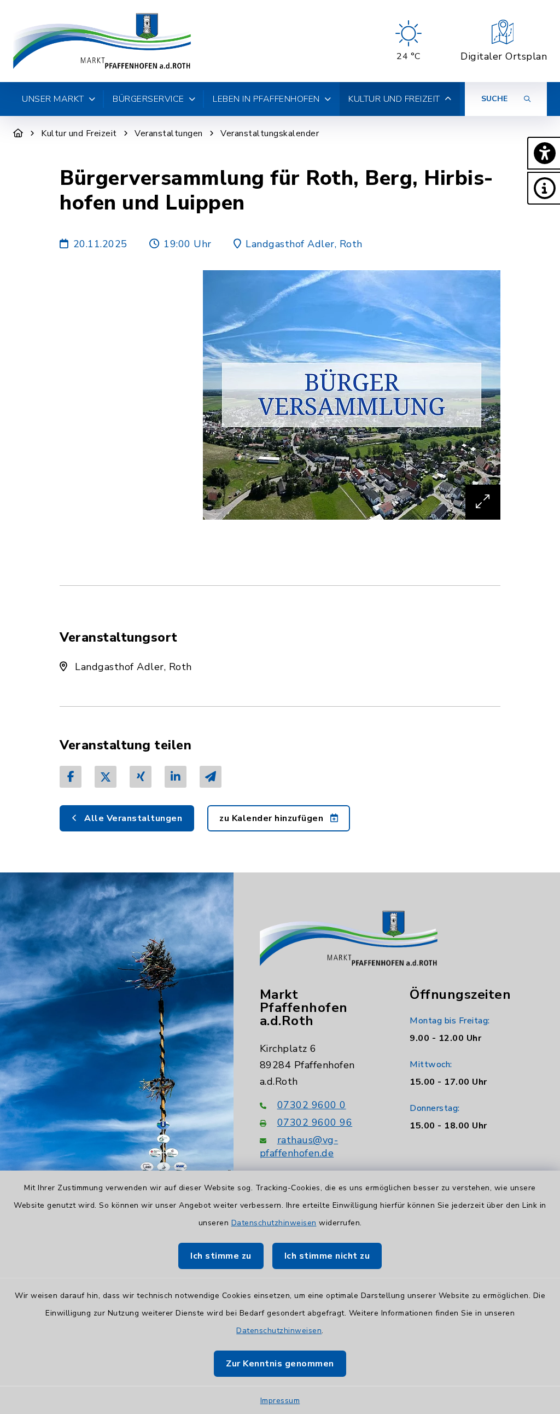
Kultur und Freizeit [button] (394, 99)
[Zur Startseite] (18, 133)
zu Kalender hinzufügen (272, 818)
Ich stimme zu (221, 1256)
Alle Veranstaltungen (132, 818)
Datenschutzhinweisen (274, 1223)
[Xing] (140, 777)
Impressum (280, 1400)
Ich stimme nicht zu (327, 1256)
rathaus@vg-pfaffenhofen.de (299, 1146)
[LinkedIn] (175, 777)
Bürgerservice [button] (148, 99)
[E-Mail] (210, 777)
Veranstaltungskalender (269, 133)
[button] (543, 153)
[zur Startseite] (102, 41)
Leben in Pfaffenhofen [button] (266, 99)
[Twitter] (105, 777)
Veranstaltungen (169, 133)
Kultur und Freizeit (79, 133)
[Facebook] (70, 777)
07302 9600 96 (315, 1122)
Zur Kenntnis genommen (280, 1364)
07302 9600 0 (311, 1105)
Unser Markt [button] (53, 99)
